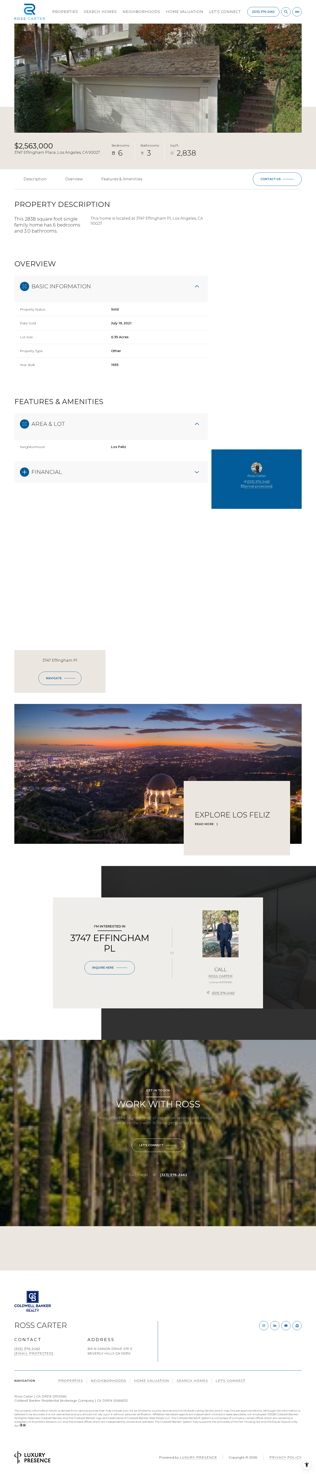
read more (204, 824)
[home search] (286, 11)
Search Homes (100, 11)
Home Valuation (184, 11)
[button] (277, 179)
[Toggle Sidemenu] (297, 11)
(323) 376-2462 (258, 481)
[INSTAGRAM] (263, 1325)
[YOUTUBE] (286, 1325)
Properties (65, 11)
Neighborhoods (141, 11)
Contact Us (263, 12)
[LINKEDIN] (274, 1325)
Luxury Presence (198, 1457)
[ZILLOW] (297, 1325)
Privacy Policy (285, 1457)
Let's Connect (225, 11)
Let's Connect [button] (230, 1381)
